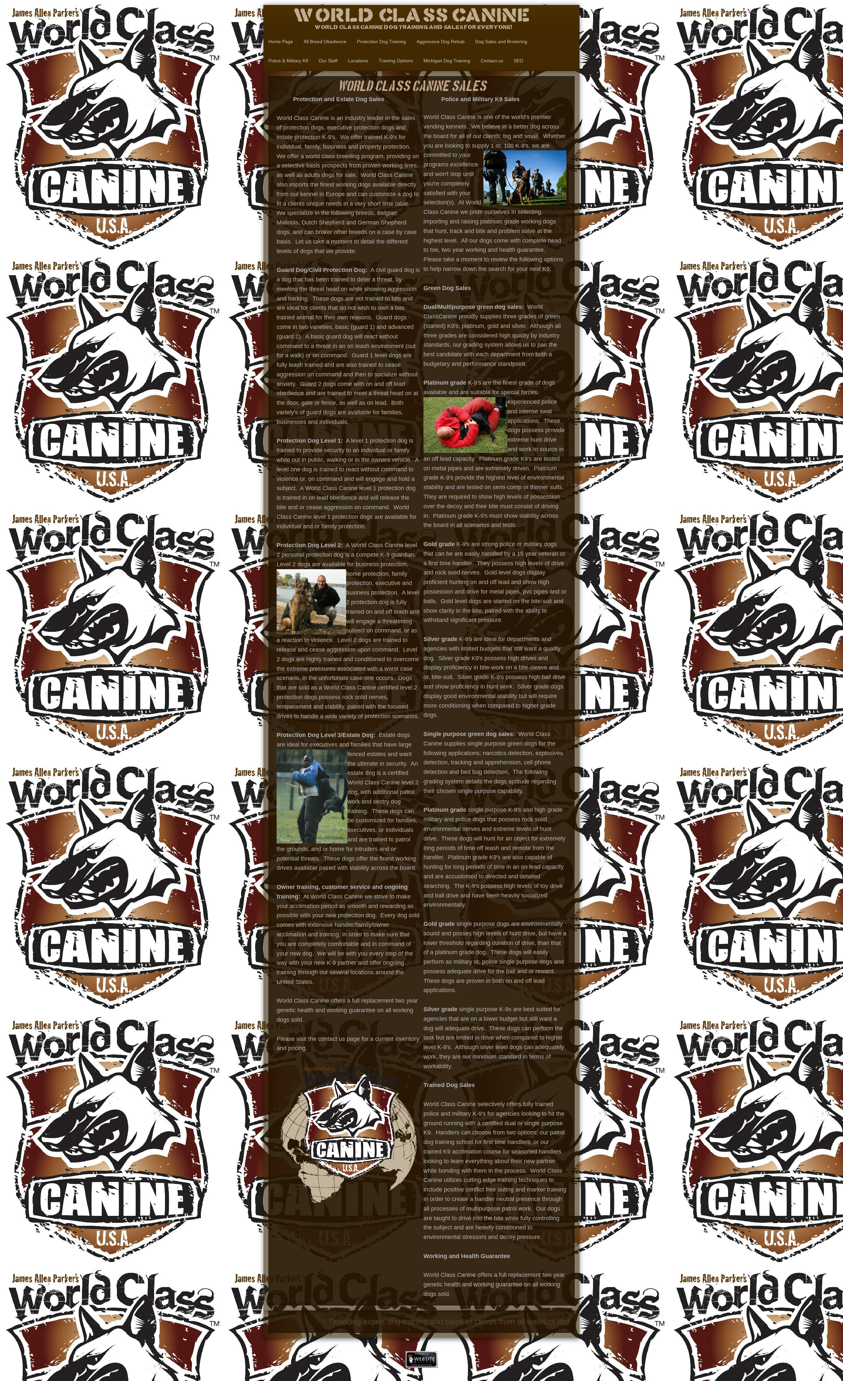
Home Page (280, 41)
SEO (518, 60)
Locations (358, 60)
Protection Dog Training (381, 41)
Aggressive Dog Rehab (441, 41)
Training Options (396, 60)
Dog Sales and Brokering (501, 41)
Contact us (492, 60)
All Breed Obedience (325, 41)
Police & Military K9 (288, 60)
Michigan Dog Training (446, 60)
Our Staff (328, 60)
